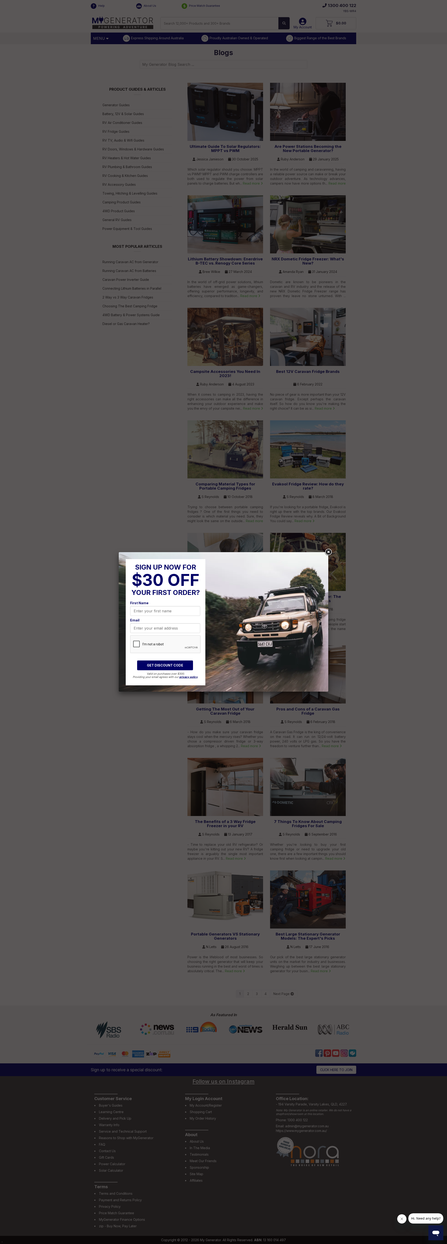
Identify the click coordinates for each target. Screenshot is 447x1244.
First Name (139, 603)
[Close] (328, 552)
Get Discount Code (165, 665)
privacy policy (188, 677)
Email (134, 620)
